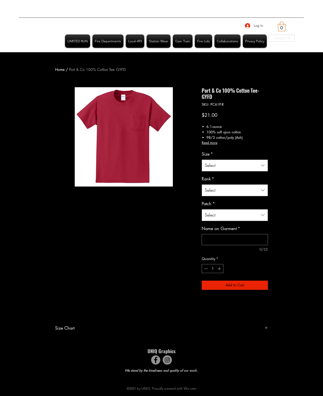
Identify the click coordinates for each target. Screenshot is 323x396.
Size (207, 154)
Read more (209, 142)
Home (60, 69)
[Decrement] (205, 268)
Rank (208, 179)
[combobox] (235, 165)
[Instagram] (167, 360)
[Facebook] (155, 360)
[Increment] (220, 268)
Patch (208, 203)
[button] (282, 26)
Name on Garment (221, 228)
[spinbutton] (213, 268)
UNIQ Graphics (161, 351)
